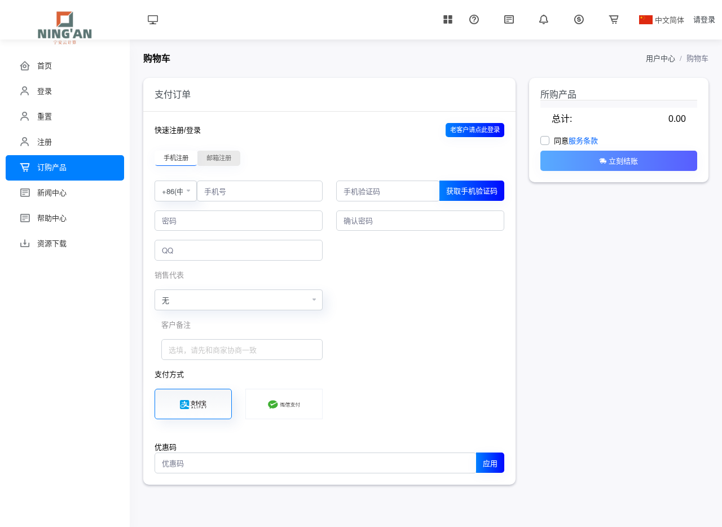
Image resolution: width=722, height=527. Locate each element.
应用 (490, 463)
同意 (576, 141)
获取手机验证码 (472, 190)
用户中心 (660, 58)
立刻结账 (623, 160)
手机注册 (176, 158)
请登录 (704, 19)
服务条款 (583, 141)
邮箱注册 (218, 158)
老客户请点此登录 (475, 129)
